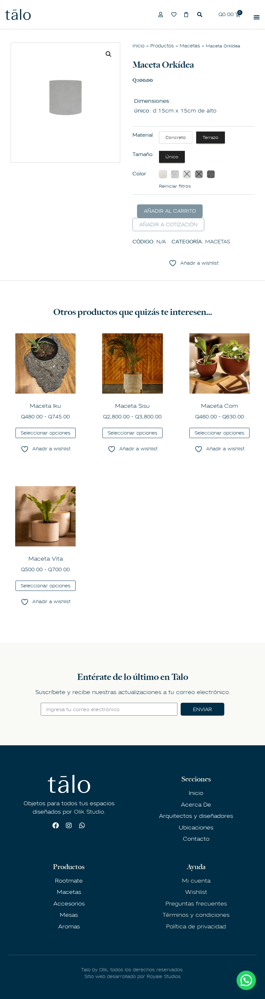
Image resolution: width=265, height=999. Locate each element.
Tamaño (142, 154)
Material (142, 134)
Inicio (138, 46)
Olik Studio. (89, 811)
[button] (108, 54)
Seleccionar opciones (45, 433)
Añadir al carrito (170, 211)
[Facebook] (55, 825)
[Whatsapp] (82, 825)
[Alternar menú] (256, 17)
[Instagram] (69, 825)
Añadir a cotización (168, 224)
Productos (162, 46)
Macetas (190, 46)
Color (139, 173)
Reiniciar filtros (175, 186)
